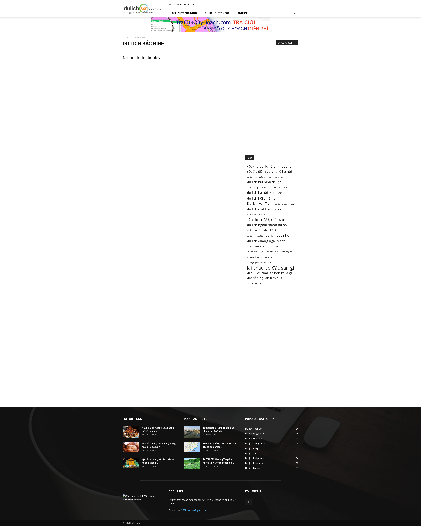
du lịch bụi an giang (277, 177)
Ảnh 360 (242, 13)
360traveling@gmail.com (194, 510)
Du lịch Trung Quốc (255, 443)
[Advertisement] (271, 99)
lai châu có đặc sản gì (270, 268)
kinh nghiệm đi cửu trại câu (259, 263)
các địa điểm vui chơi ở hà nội (269, 171)
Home (125, 37)
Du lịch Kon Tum (260, 203)
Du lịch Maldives (253, 468)
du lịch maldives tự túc (264, 209)
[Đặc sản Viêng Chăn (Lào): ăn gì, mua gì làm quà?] (131, 447)
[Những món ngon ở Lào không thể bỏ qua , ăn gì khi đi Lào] (131, 432)
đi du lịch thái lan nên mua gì (269, 273)
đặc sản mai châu (254, 283)
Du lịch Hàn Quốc (254, 438)
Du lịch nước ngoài (217, 13)
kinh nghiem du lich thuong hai (278, 252)
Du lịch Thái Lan (253, 428)
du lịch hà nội (257, 192)
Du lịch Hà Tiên (276, 193)
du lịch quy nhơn (278, 235)
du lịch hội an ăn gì (261, 198)
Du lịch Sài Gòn (253, 453)
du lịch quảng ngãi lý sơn (266, 241)
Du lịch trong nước (184, 13)
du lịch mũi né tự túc (256, 214)
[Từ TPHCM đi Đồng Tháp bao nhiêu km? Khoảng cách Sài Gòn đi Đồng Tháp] (192, 463)
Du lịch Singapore (254, 433)
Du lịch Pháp (252, 448)
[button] (294, 13)
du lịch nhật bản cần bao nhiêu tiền (262, 230)
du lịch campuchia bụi (256, 187)
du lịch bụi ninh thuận (264, 182)
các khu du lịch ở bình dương (269, 166)
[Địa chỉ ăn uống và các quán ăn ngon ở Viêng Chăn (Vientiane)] (131, 463)
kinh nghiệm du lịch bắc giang (259, 257)
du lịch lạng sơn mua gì (285, 204)
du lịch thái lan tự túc (256, 246)
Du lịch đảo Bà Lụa (255, 252)
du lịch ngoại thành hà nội (267, 225)
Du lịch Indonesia (254, 463)
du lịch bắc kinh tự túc (256, 177)
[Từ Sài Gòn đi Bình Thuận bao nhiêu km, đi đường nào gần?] (192, 432)
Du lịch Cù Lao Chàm (278, 187)
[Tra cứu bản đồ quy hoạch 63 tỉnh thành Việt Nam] (210, 24)
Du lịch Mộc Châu (266, 219)
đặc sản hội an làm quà (265, 278)
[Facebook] (248, 502)
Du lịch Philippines (254, 458)
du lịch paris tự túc (255, 236)
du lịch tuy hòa (274, 246)
